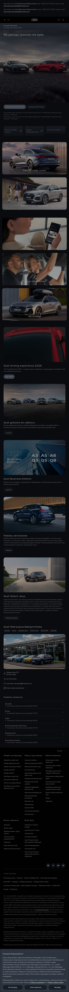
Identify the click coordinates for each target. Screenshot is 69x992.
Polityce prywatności (37, 982)
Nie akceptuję (12, 987)
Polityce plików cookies (55, 982)
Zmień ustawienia (35, 987)
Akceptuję (57, 987)
